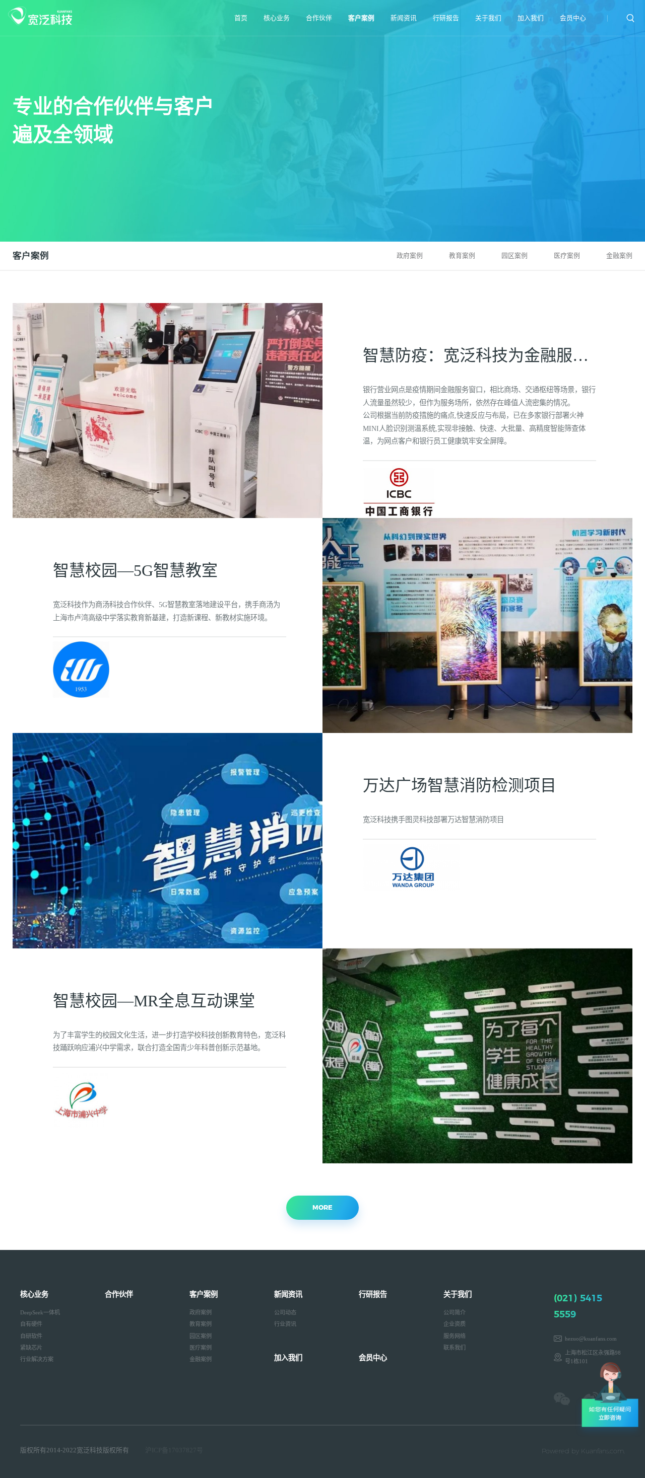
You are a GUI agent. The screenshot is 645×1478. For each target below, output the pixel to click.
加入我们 (531, 18)
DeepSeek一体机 (40, 1312)
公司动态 (285, 1312)
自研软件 (31, 1336)
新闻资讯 (404, 18)
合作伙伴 (319, 18)
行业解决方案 (36, 1359)
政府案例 (410, 255)
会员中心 (573, 18)
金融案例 (619, 255)
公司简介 (454, 1312)
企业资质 (454, 1324)
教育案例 (462, 255)
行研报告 (446, 18)
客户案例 (361, 18)
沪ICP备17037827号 (174, 1450)
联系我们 (454, 1348)
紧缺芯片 (31, 1348)
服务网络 (454, 1336)
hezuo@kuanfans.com (591, 1339)
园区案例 (514, 255)
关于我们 (488, 18)
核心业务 (277, 18)
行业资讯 (285, 1324)
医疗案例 (567, 255)
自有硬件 (31, 1324)
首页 (240, 18)
